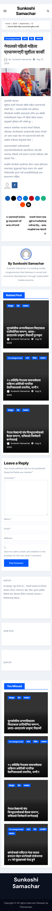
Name (8, 519)
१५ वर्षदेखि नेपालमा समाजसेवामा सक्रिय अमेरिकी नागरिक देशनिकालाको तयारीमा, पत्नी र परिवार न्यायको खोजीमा (24, 385)
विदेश (34, 358)
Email (7, 528)
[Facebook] (14, 185)
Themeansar (26, 907)
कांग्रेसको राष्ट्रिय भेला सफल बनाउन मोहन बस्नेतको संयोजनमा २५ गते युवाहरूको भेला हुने (25, 856)
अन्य (24, 38)
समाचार (39, 38)
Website (8, 538)
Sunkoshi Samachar (21, 59)
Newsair (41, 903)
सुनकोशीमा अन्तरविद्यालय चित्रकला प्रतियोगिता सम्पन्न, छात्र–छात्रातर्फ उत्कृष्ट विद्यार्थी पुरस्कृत (26, 331)
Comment (10, 478)
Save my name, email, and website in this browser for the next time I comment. (24, 553)
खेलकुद (10, 306)
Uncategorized (13, 38)
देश (31, 38)
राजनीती (43, 829)
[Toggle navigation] (5, 11)
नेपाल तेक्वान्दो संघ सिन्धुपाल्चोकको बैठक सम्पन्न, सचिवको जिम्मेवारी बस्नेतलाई (25, 436)
